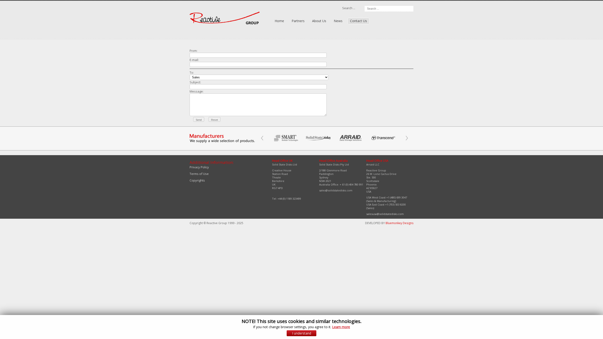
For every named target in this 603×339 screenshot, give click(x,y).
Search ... (348, 8)
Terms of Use (199, 174)
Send (199, 119)
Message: (197, 91)
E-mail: (194, 60)
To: (192, 72)
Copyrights (197, 180)
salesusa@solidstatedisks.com (385, 214)
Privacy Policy (199, 167)
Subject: (195, 82)
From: (193, 50)
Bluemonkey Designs (399, 223)
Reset (214, 119)
